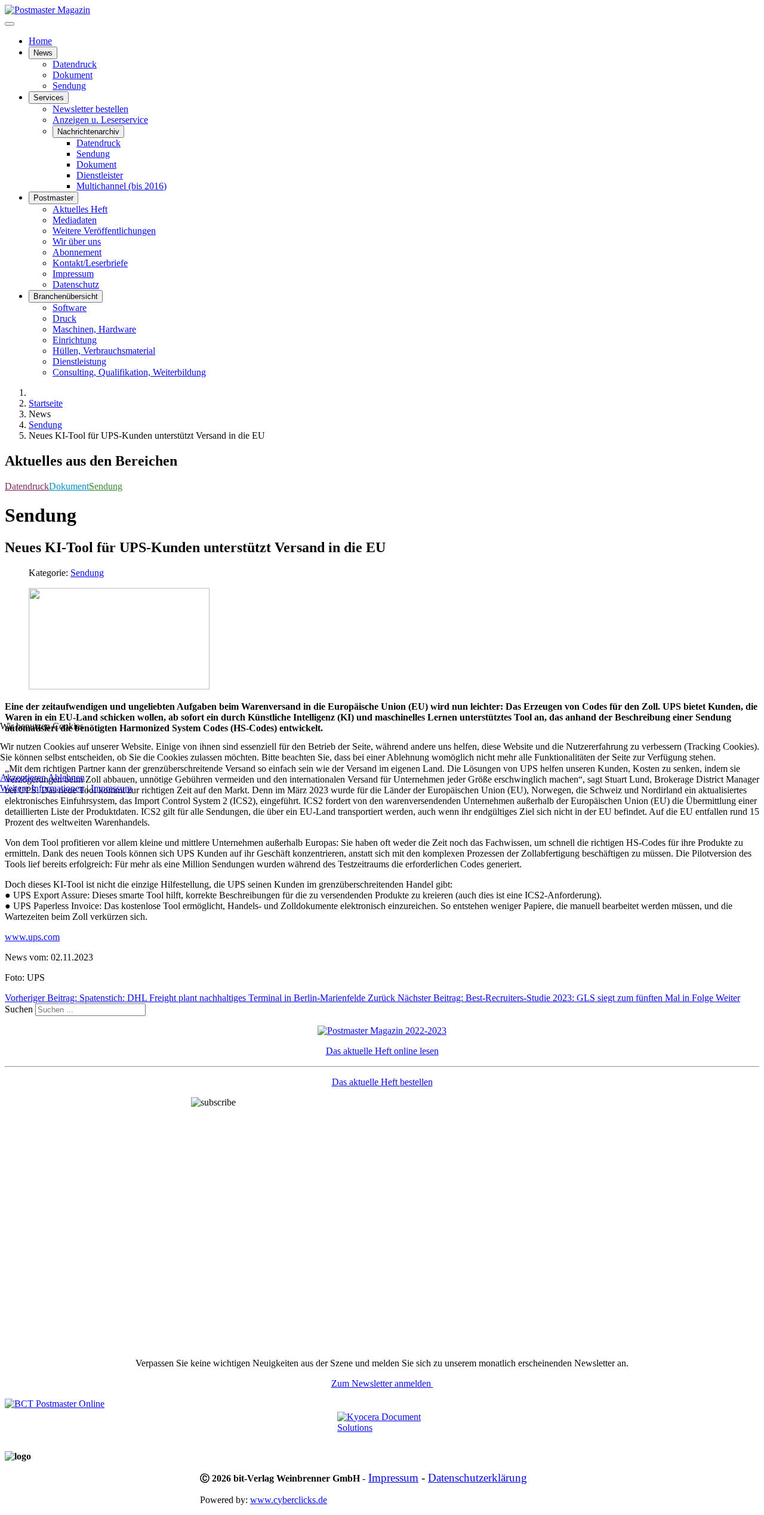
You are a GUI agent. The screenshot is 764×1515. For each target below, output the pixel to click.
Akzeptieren (23, 777)
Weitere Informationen (42, 788)
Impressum (111, 788)
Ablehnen (66, 777)
